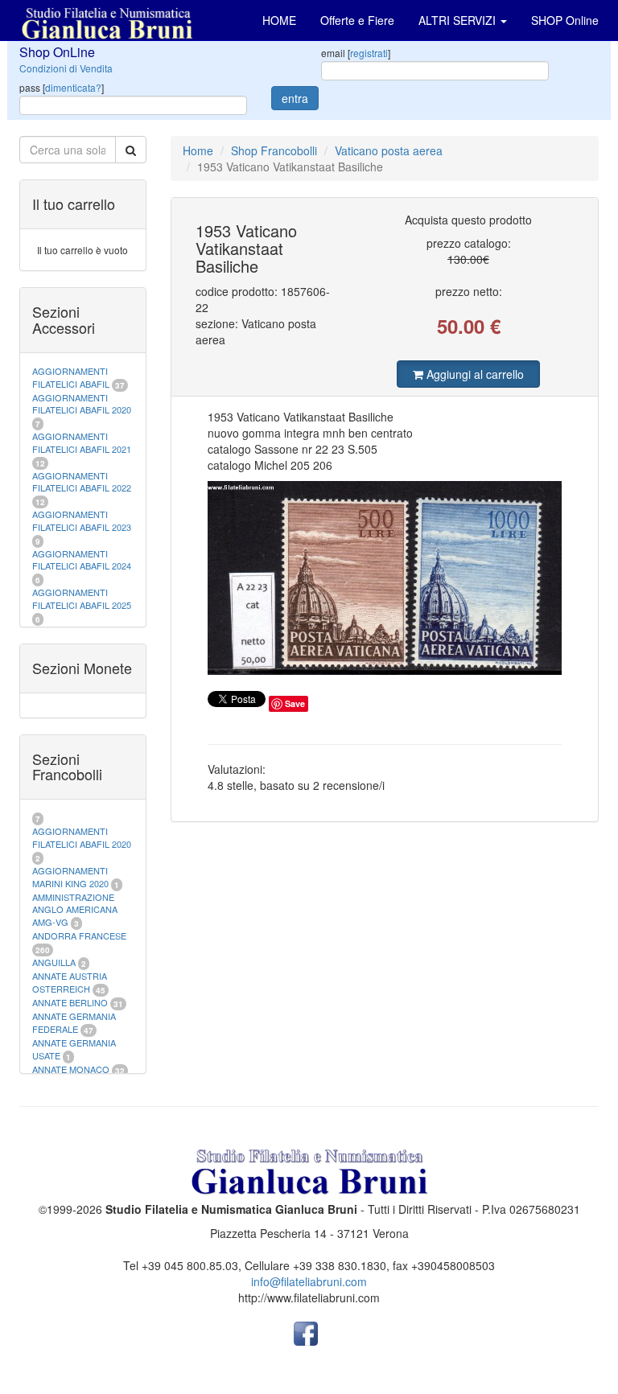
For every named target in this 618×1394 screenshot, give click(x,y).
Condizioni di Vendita (66, 68)
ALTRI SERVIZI (458, 20)
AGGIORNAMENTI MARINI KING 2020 (70, 877)
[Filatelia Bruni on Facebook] (306, 1332)
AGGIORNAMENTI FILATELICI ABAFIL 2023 (81, 520)
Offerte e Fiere (357, 20)
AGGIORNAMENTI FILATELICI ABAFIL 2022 (81, 482)
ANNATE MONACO (70, 1069)
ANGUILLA (54, 962)
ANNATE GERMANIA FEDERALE (74, 1022)
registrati (369, 53)
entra (295, 98)
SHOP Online (565, 20)
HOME (279, 20)
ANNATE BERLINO (70, 1002)
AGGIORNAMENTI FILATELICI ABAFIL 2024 (81, 560)
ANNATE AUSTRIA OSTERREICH (69, 982)
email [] (355, 53)
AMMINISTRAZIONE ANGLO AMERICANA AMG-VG (74, 909)
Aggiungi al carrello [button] (473, 374)
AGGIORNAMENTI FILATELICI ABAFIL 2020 (81, 404)
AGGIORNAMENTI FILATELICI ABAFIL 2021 (81, 442)
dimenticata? (73, 87)
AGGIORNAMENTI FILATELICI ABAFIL (72, 377)
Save (295, 703)
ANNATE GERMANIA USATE (74, 1049)
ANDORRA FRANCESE (79, 935)
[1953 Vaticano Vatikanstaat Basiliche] (385, 578)
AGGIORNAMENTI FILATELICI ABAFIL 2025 (81, 598)
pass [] (61, 87)
